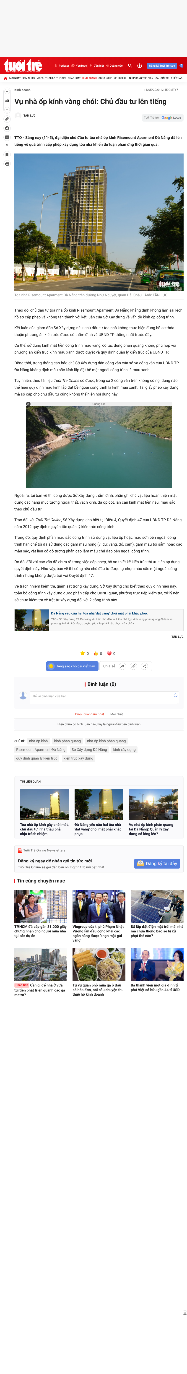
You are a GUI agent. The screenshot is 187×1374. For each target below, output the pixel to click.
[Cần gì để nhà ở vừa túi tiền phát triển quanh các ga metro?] (40, 964)
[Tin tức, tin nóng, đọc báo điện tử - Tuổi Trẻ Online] (22, 66)
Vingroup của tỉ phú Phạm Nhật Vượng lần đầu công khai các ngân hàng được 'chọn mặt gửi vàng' (98, 933)
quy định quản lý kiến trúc (36, 758)
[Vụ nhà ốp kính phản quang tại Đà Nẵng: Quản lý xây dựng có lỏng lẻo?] (153, 804)
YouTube (81, 65)
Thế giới (61, 78)
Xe (115, 78)
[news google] (163, 118)
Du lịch (122, 78)
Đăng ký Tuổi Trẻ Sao (162, 65)
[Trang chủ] (5, 78)
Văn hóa (153, 78)
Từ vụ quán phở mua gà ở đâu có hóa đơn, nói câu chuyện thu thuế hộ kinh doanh (98, 990)
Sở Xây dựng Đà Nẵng (89, 749)
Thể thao (176, 78)
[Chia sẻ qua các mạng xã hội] (144, 666)
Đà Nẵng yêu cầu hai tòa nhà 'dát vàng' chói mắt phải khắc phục (99, 613)
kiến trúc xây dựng (78, 758)
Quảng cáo (116, 65)
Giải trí (165, 78)
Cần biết (99, 65)
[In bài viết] (7, 163)
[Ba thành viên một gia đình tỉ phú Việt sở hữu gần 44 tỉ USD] (157, 964)
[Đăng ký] (157, 864)
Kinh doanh (89, 78)
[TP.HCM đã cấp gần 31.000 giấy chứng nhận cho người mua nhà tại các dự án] (40, 906)
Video (40, 78)
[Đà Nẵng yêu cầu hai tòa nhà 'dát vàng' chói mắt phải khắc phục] (99, 804)
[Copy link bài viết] (133, 666)
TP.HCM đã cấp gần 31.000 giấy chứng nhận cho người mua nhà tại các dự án (40, 931)
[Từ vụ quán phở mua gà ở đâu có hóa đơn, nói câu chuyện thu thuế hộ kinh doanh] (99, 964)
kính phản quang (67, 741)
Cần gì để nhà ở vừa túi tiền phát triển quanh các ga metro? (39, 990)
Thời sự (50, 78)
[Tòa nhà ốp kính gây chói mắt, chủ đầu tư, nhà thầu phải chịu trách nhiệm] (44, 804)
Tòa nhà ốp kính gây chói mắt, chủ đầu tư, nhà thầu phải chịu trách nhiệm (44, 829)
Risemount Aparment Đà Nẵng (40, 749)
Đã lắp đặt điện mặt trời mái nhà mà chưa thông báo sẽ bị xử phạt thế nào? (157, 931)
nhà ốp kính (38, 741)
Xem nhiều (28, 78)
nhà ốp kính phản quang (106, 741)
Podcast (64, 65)
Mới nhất (15, 78)
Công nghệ (105, 78)
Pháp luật (74, 78)
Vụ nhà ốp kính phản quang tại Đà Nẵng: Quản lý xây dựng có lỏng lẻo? (151, 829)
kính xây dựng (124, 749)
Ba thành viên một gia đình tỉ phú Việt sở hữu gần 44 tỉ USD (155, 987)
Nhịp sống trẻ (138, 78)
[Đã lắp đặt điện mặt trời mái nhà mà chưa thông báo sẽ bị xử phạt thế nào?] (157, 906)
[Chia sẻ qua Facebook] (122, 666)
